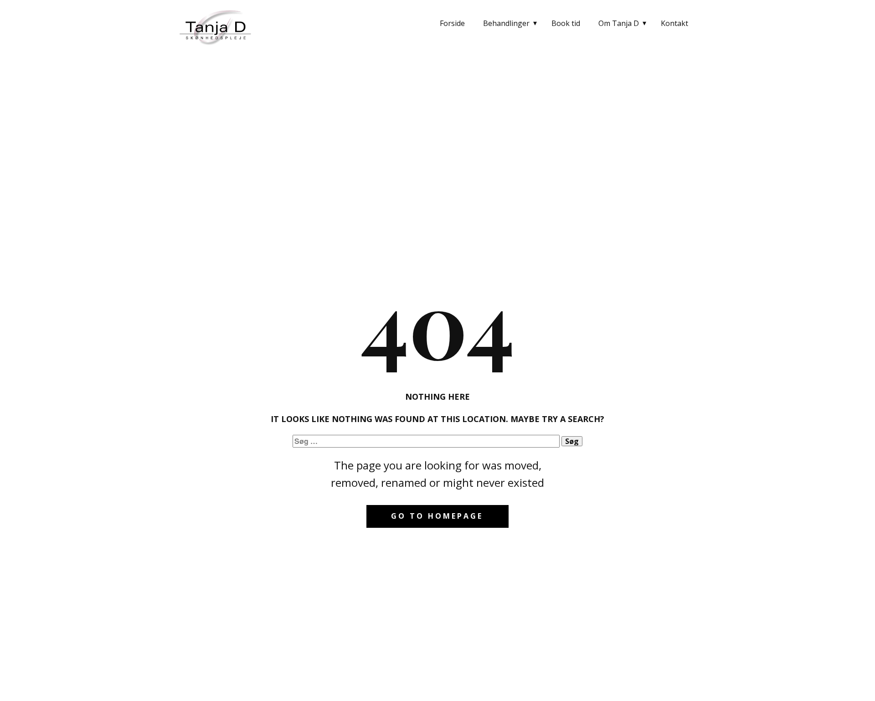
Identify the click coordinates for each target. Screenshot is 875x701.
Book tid (565, 23)
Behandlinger (506, 23)
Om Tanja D (618, 23)
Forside (452, 23)
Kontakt (674, 23)
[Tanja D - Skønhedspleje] (216, 26)
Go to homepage (437, 516)
